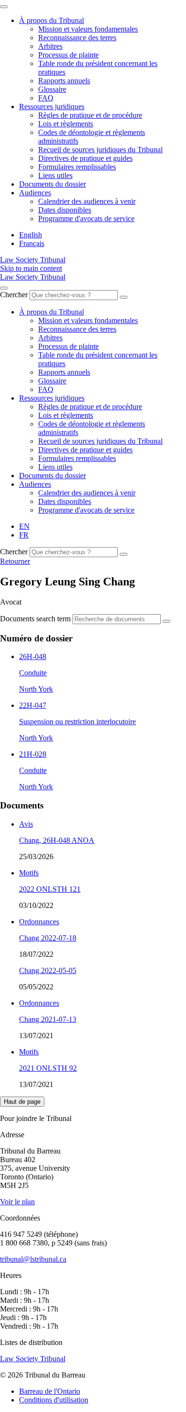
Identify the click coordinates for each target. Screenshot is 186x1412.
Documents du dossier (52, 184)
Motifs (29, 873)
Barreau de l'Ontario (49, 1391)
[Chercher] (123, 297)
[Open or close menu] (4, 288)
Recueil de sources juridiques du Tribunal (100, 150)
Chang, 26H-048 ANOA (56, 840)
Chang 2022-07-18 (47, 938)
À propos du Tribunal (51, 20)
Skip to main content (31, 268)
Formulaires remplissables (77, 167)
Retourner (15, 561)
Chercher (14, 295)
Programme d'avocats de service (86, 218)
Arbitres (50, 46)
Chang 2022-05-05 (47, 970)
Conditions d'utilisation (53, 1400)
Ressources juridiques (51, 106)
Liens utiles (55, 175)
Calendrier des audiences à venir (86, 201)
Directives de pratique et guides (85, 158)
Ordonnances (39, 922)
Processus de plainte (68, 55)
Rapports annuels (64, 81)
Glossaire (52, 89)
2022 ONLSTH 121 (50, 889)
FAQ (45, 98)
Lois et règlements (65, 124)
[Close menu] (4, 6)
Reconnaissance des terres (77, 38)
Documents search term (35, 619)
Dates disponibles (64, 210)
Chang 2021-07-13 (47, 1019)
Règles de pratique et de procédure (90, 115)
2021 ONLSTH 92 (48, 1068)
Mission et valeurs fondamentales (88, 29)
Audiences (35, 193)
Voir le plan (17, 1202)
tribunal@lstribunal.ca (33, 1259)
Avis (26, 824)
